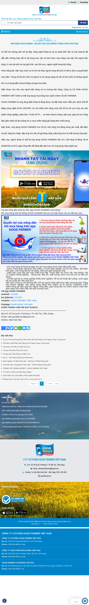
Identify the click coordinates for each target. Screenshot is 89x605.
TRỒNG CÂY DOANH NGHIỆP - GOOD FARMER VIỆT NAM (25, 368)
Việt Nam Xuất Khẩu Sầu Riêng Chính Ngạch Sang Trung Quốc (26, 343)
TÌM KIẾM (83, 23)
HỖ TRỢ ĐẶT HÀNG (8, 403)
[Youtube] (22, 433)
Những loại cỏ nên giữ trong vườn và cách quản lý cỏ (22, 379)
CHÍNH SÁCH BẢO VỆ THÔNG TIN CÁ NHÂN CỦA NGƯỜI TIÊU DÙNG (24, 407)
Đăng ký (73, 2)
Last (56, 383)
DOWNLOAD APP (8, 508)
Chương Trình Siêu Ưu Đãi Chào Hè (16, 347)
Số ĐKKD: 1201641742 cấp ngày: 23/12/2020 (17, 415)
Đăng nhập (84, 2)
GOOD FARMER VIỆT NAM (24, 300)
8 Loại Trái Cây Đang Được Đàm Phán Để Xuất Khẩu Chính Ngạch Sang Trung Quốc (34, 339)
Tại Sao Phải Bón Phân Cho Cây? (15, 350)
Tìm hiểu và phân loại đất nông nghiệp (17, 372)
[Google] (10, 433)
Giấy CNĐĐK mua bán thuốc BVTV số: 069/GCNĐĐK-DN (20, 423)
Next (50, 383)
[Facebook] (4, 433)
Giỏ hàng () (83, 32)
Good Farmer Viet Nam (22, 304)
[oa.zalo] (28, 433)
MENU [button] (6, 31)
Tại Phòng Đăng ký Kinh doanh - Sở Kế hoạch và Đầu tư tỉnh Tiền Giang (25, 427)
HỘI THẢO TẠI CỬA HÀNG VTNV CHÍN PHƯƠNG (21, 375)
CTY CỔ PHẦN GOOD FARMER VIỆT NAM (15, 492)
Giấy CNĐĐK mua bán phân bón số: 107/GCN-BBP (18, 419)
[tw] (16, 433)
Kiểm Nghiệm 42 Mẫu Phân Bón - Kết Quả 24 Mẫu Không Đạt (25, 361)
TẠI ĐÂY (14, 294)
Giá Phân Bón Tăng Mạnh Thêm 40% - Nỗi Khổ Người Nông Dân (27, 365)
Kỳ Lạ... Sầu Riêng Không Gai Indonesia (18, 357)
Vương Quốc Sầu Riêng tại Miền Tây (16, 354)
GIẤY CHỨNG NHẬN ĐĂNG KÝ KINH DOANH (16, 411)
